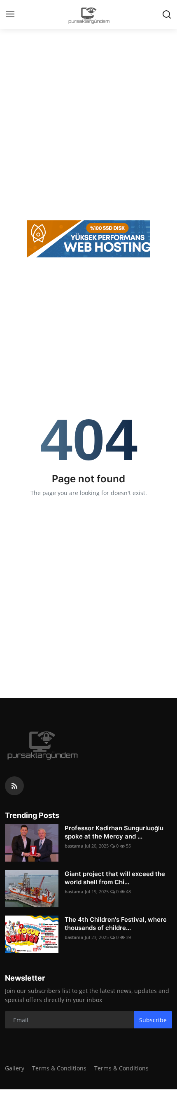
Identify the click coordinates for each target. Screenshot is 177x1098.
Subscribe (153, 1020)
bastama (74, 846)
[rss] (14, 785)
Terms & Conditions (59, 1068)
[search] (166, 14)
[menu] (10, 14)
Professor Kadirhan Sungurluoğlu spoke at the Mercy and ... (114, 832)
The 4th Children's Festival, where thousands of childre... (116, 924)
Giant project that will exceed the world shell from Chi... (115, 878)
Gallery (14, 1068)
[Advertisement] (88, 123)
